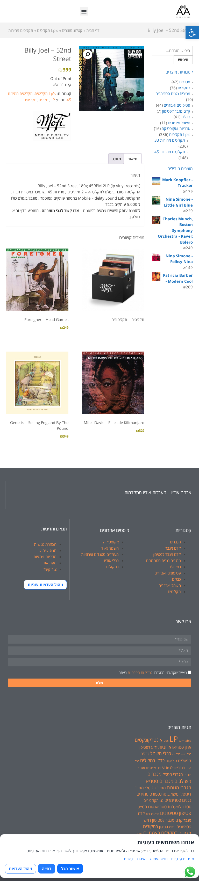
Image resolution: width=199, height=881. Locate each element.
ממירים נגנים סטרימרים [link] (172, 93)
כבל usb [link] (186, 754)
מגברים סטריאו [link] (159, 780)
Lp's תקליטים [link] (45, 93)
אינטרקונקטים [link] (148, 740)
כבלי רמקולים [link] (152, 760)
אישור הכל (70, 868)
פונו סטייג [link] (146, 807)
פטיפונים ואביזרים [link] (177, 105)
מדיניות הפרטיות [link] (139, 672)
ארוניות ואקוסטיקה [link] (176, 128)
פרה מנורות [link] (152, 814)
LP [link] (53, 99)
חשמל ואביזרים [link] (179, 122)
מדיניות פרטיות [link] (44, 556)
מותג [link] (116, 158)
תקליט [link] (43, 99)
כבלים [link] (185, 116)
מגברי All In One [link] (173, 767)
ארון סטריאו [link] (181, 747)
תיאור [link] (133, 158)
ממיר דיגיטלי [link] (155, 788)
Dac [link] (166, 740)
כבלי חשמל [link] (160, 753)
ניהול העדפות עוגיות (45, 584)
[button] (84, 11)
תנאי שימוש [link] (47, 550)
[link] (192, 32)
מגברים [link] (184, 81)
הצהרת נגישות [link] (45, 544)
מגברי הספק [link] (172, 774)
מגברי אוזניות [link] (153, 768)
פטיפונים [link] (169, 813)
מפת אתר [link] (49, 562)
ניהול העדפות (20, 868)
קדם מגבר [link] (173, 548)
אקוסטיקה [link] (111, 541)
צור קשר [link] (50, 569)
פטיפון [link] (185, 813)
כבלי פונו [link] (171, 761)
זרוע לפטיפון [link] (148, 747)
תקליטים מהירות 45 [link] (169, 151)
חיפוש (183, 59)
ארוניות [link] (164, 747)
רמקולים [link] (184, 87)
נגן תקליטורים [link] (154, 800)
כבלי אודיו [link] (111, 560)
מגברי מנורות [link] (179, 787)
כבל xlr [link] (176, 754)
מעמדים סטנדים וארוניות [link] (100, 554)
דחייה (46, 868)
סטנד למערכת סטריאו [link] (173, 807)
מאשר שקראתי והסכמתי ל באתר (153, 672)
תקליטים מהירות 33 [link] (169, 140)
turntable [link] (185, 740)
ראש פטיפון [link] (167, 826)
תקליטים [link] (30, 99)
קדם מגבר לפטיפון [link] (176, 111)
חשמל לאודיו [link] (109, 548)
